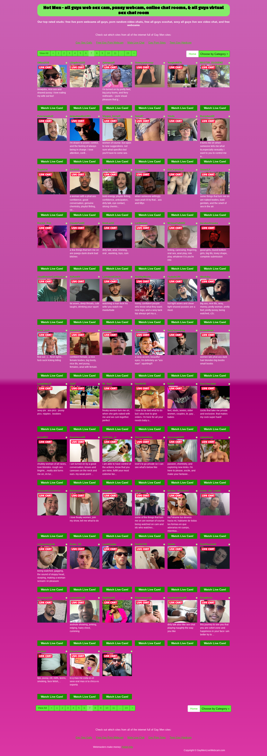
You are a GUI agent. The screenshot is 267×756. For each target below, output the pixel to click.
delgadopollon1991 (80, 116)
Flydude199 (174, 276)
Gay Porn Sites (157, 42)
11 (115, 53)
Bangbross (206, 597)
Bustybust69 (207, 116)
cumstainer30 (77, 597)
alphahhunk (206, 437)
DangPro (107, 490)
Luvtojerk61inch (111, 276)
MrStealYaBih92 (176, 223)
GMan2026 (43, 62)
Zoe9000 (74, 169)
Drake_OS (75, 544)
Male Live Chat (135, 42)
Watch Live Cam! (52, 108)
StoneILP (205, 169)
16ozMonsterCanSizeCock (52, 276)
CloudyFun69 (77, 223)
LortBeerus (141, 223)
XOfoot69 (75, 276)
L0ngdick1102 (77, 62)
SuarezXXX (108, 651)
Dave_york (43, 330)
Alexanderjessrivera (48, 490)
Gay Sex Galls (84, 42)
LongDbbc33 (44, 383)
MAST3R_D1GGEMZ (211, 62)
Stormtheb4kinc (144, 437)
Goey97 (139, 116)
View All (43, 53)
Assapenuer (142, 169)
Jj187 (73, 383)
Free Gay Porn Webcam (110, 42)
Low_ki (106, 169)
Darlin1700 (141, 544)
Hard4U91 (140, 383)
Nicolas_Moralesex (178, 490)
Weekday (205, 276)
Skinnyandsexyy (144, 62)
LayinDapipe (109, 544)
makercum (76, 330)
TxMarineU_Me (143, 330)
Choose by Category (213, 53)
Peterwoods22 (45, 116)
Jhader (171, 544)
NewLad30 (108, 223)
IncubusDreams (209, 223)
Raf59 (171, 383)
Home (192, 53)
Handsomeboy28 (177, 597)
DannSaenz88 (77, 437)
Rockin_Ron (44, 223)
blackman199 (44, 597)
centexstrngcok (46, 544)
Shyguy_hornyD (111, 116)
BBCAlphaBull (176, 169)
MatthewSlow (77, 490)
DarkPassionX (208, 544)
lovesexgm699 (176, 437)
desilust (41, 651)
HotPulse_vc (109, 437)
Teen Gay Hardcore (181, 42)
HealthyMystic (143, 276)
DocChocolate (208, 383)
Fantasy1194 (109, 330)
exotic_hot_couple (210, 490)
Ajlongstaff (108, 62)
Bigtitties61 (108, 597)
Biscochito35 (77, 651)
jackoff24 (42, 437)
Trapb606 (42, 169)
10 (108, 53)
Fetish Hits (127, 747)
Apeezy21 (140, 490)
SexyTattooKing (176, 330)
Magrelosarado (143, 597)
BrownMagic (207, 330)
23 (127, 53)
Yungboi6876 (175, 62)
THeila (171, 116)
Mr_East (107, 383)
